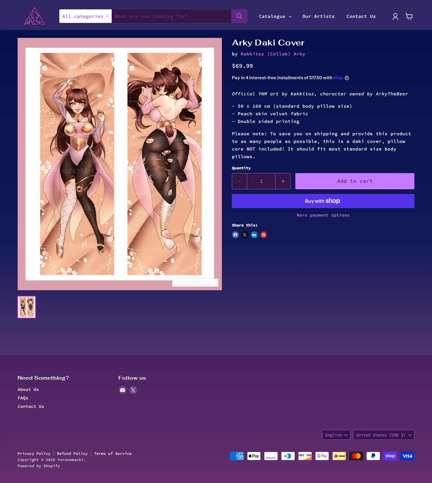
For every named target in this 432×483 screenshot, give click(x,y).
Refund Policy (72, 453)
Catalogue (273, 16)
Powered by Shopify (39, 465)
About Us (28, 389)
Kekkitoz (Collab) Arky (273, 54)
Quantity (241, 167)
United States (381, 435)
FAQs (23, 398)
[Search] (239, 16)
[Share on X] (244, 234)
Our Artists (318, 16)
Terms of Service (113, 453)
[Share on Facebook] (235, 234)
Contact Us (361, 16)
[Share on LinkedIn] (254, 234)
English (333, 435)
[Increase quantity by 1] (283, 181)
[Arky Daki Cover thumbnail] (26, 307)
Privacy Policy (34, 453)
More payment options (323, 214)
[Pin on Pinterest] (263, 234)
